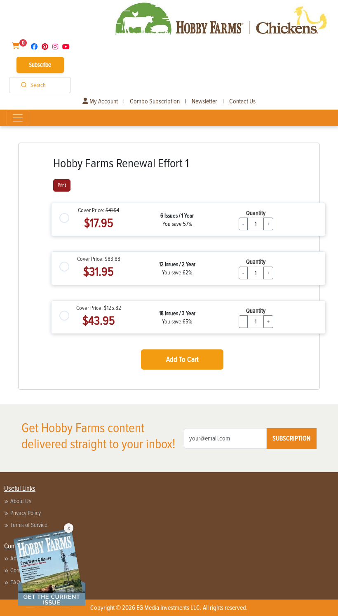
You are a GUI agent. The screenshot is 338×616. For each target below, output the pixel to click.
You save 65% (177, 321)
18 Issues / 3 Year (177, 313)
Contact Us (242, 101)
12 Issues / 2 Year (177, 264)
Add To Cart (182, 359)
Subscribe (40, 64)
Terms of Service (28, 525)
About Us (20, 501)
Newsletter (204, 101)
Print (62, 185)
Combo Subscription (155, 101)
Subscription (291, 438)
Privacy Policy (25, 513)
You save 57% (177, 223)
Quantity (255, 213)
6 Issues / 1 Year (177, 215)
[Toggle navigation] (17, 118)
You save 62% (177, 272)
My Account (103, 101)
